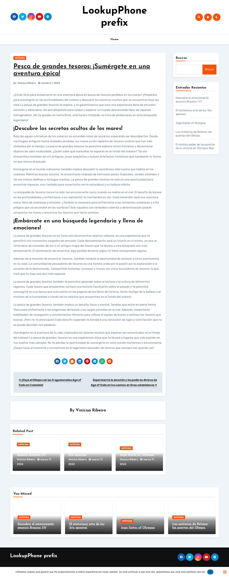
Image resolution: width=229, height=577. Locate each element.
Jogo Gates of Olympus (137, 455)
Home (114, 39)
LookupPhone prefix (33, 556)
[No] (224, 572)
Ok (210, 571)
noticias (20, 58)
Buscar (181, 58)
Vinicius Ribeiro (27, 83)
